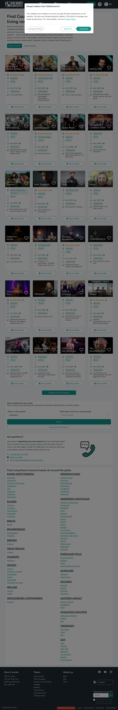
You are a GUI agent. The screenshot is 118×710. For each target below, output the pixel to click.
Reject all (68, 29)
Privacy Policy (69, 19)
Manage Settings (35, 29)
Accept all (84, 29)
